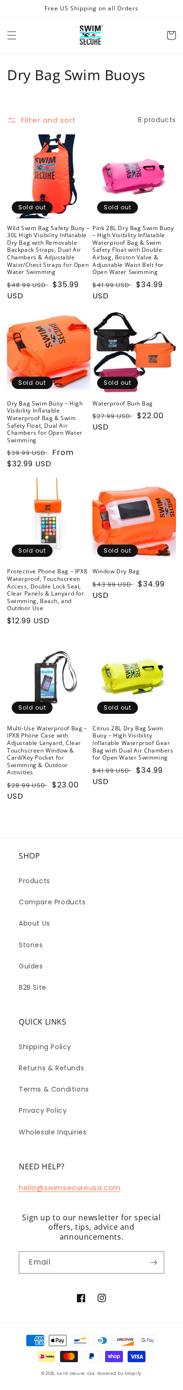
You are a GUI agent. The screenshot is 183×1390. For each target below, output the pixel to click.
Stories (31, 945)
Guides (31, 966)
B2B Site (32, 987)
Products (34, 880)
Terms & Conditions (54, 1089)
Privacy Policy (43, 1110)
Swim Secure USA (76, 1373)
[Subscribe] (153, 1262)
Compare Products (52, 902)
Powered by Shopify (119, 1373)
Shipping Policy (45, 1046)
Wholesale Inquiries (52, 1132)
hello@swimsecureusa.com (70, 1187)
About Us (34, 923)
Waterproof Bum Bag (122, 403)
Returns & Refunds (51, 1068)
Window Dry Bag (115, 571)
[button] (11, 35)
